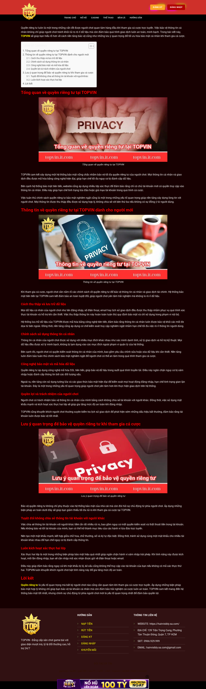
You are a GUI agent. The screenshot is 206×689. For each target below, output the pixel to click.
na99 (100, 671)
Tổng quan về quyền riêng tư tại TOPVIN (46, 50)
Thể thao (108, 17)
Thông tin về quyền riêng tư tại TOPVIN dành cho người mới (57, 54)
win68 (125, 671)
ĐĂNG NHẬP (88, 643)
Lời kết (29, 83)
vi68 (107, 671)
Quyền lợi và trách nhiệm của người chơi (50, 69)
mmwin (142, 671)
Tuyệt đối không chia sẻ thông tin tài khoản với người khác (59, 76)
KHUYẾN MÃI (88, 649)
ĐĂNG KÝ (86, 636)
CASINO (95, 17)
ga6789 (82, 671)
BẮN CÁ (122, 17)
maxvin (116, 671)
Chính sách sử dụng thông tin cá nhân (50, 61)
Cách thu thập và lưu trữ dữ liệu (46, 58)
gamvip (63, 671)
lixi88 (73, 671)
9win (133, 671)
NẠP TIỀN (86, 623)
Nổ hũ (83, 17)
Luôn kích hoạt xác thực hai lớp (46, 79)
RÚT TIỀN (86, 630)
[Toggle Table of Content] (89, 46)
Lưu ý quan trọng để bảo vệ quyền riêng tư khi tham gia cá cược (59, 72)
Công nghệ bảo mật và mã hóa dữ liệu (49, 65)
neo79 (91, 671)
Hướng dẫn (136, 17)
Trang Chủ (70, 17)
